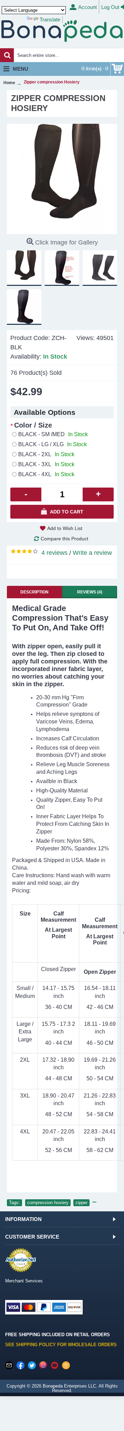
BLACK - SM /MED (53, 434)
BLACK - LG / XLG (52, 444)
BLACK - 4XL (46, 474)
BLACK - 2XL (46, 454)
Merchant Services (24, 1280)
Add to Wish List (64, 528)
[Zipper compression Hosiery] (62, 179)
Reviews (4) (89, 592)
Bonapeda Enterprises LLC (69, 1386)
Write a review (92, 552)
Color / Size (33, 425)
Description (34, 592)
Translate (50, 19)
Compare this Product (64, 538)
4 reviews (54, 552)
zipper (81, 1202)
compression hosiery (48, 1202)
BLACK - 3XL (46, 464)
